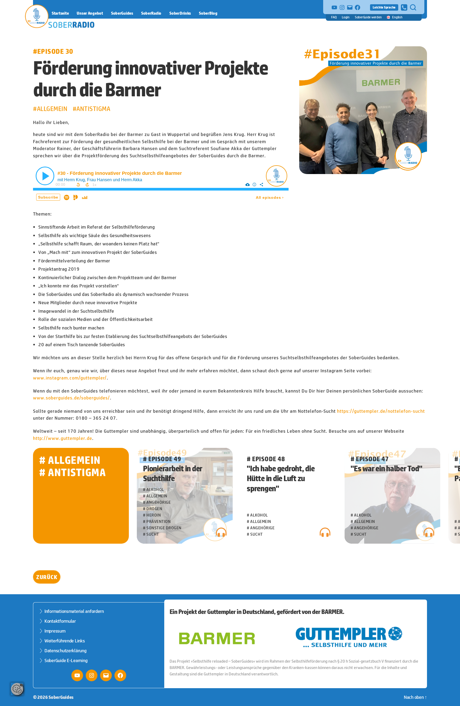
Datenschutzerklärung (65, 650)
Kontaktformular (60, 621)
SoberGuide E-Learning (65, 660)
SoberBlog (208, 13)
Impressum (54, 631)
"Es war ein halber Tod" (386, 468)
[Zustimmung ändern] (17, 689)
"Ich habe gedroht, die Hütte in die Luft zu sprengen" (281, 478)
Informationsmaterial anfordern (74, 611)
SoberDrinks (180, 13)
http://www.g (48, 438)
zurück (46, 576)
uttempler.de (77, 438)
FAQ (333, 17)
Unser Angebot (90, 13)
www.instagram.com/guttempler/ (70, 378)
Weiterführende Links (64, 641)
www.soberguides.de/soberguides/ (71, 398)
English (397, 17)
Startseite (60, 13)
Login (346, 17)
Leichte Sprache (384, 7)
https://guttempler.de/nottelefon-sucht (381, 411)
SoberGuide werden (368, 17)
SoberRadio (151, 13)
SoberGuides (122, 13)
